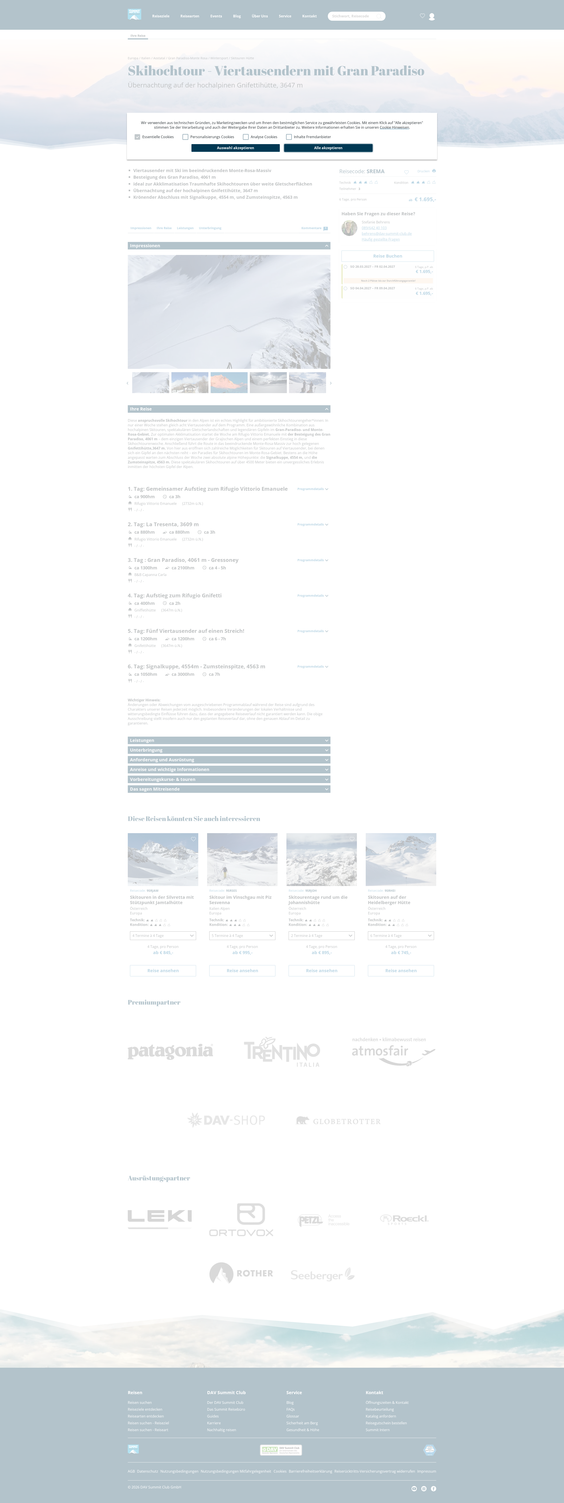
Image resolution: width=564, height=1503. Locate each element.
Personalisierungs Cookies (212, 136)
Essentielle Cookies (158, 136)
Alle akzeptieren (328, 147)
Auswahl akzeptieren (235, 147)
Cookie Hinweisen (394, 127)
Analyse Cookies (264, 136)
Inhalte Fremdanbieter (312, 136)
